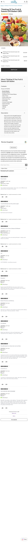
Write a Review (13, 147)
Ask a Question (14, 419)
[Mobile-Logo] (14, 2)
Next (14, 415)
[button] (13, 86)
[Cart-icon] (26, 2)
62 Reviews (11, 13)
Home (2, 5)
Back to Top (14, 413)
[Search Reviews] (26, 165)
